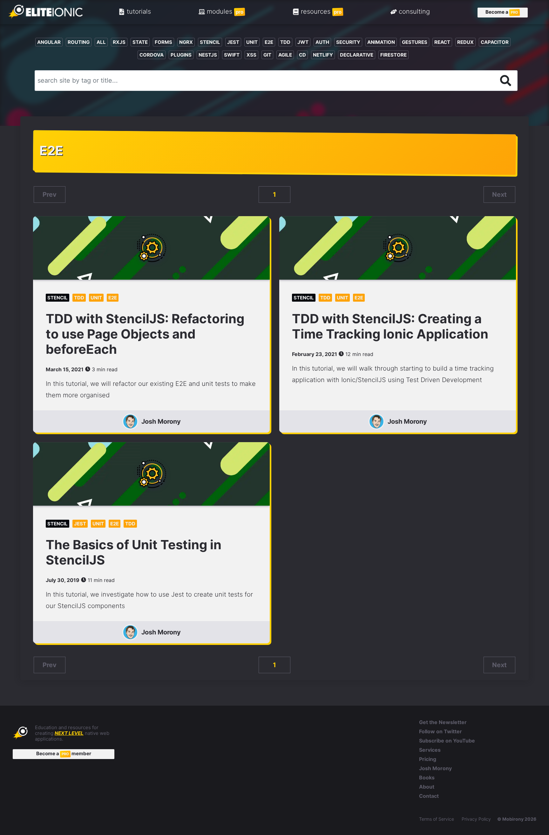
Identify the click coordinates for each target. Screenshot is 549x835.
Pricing (427, 759)
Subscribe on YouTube (447, 740)
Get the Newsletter (443, 722)
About (426, 787)
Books (427, 777)
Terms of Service (436, 819)
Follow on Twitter (440, 731)
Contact (429, 796)
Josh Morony (161, 421)
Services (430, 750)
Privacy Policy (476, 819)
